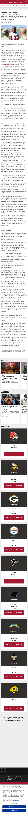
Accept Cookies (14, 810)
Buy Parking (19, 454)
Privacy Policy (17, 800)
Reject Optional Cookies (14, 806)
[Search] (23, 2)
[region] (14, 798)
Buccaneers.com (14, 718)
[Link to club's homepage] (2, 2)
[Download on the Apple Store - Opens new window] (9, 779)
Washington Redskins (6, 64)
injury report (22, 323)
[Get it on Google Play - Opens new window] (18, 779)
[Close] (25, 786)
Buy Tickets (9, 454)
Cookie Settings (14, 803)
